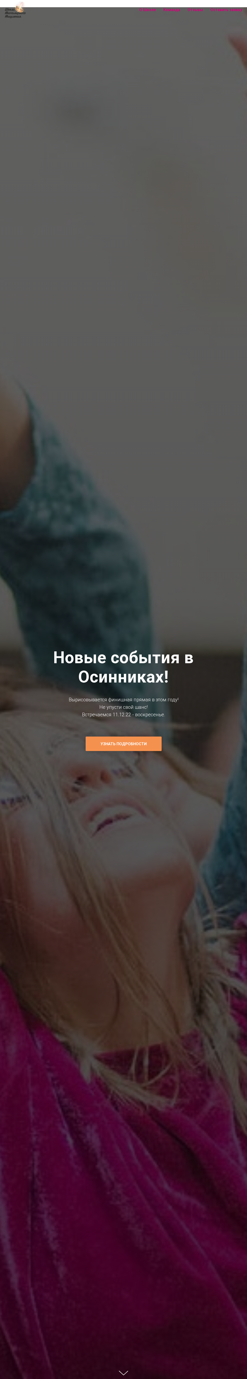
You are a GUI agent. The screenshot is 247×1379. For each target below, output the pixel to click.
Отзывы (195, 9)
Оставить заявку (226, 9)
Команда (171, 9)
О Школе (147, 9)
